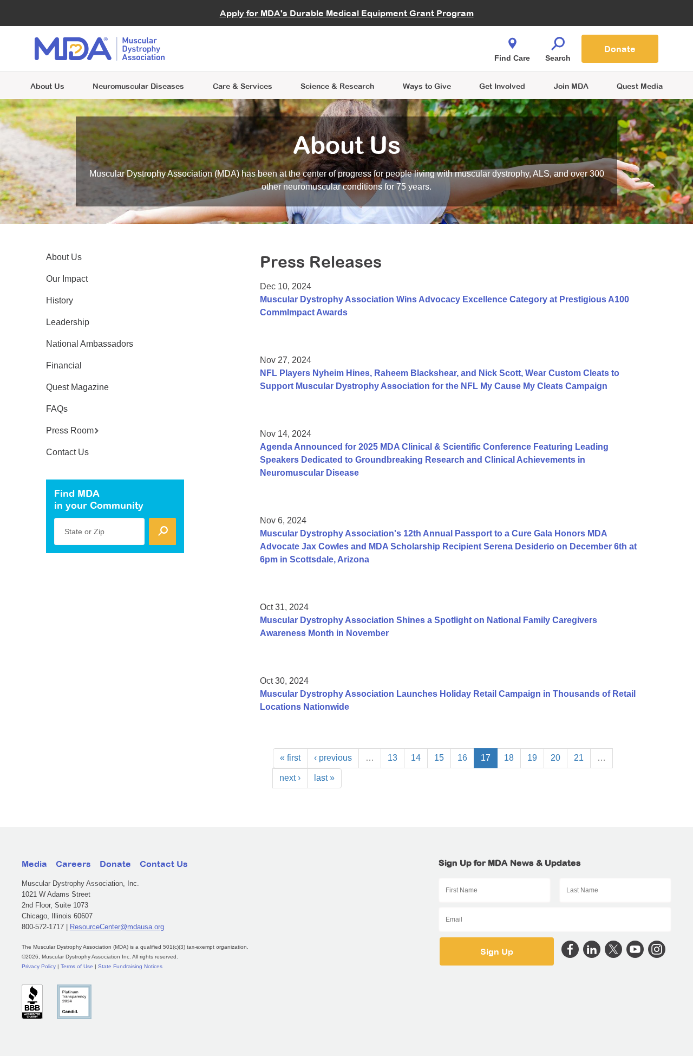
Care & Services (242, 85)
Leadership (67, 322)
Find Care (512, 58)
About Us (47, 85)
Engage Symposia (238, 31)
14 (416, 757)
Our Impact (67, 278)
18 (509, 757)
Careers (73, 864)
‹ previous (333, 757)
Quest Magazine (77, 387)
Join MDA (571, 85)
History (59, 300)
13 (392, 757)
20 (555, 757)
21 (579, 757)
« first (290, 757)
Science (337, 85)
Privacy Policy (39, 966)
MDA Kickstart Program (396, 54)
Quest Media (640, 85)
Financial (64, 365)
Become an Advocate (243, 27)
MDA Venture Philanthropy (400, 35)
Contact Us (67, 452)
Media (34, 864)
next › (289, 777)
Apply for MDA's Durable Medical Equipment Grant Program (347, 13)
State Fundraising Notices (130, 966)
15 (439, 757)
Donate (620, 49)
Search (558, 58)
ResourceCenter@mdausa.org (117, 927)
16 (462, 757)
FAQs (57, 408)
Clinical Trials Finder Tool (249, 35)
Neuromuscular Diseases (138, 85)
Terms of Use (77, 966)
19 (532, 757)
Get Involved (502, 85)
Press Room (70, 430)
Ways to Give (427, 85)
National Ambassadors (89, 343)
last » (324, 777)
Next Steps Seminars (243, 50)
